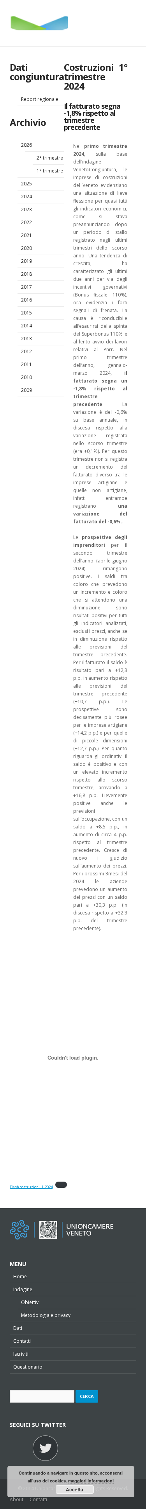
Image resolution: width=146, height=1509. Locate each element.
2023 (26, 209)
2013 (26, 338)
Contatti (22, 1341)
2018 (26, 274)
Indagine (22, 1289)
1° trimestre (50, 170)
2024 (26, 196)
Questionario (27, 1366)
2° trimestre (50, 157)
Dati (17, 1328)
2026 (26, 145)
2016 (26, 299)
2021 (26, 235)
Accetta (74, 1489)
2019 (26, 261)
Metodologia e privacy (45, 1315)
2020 (26, 248)
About (16, 1499)
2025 (26, 183)
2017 (26, 287)
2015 (26, 312)
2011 (26, 364)
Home (20, 1276)
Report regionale (39, 99)
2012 (26, 351)
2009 (26, 390)
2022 (26, 222)
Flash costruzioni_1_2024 (31, 1186)
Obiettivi (30, 1302)
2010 (26, 377)
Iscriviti (20, 1354)
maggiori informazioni (91, 1481)
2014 (26, 325)
